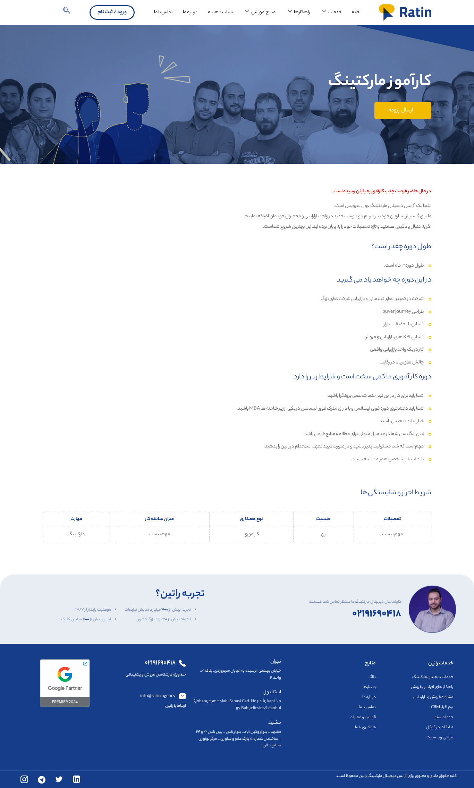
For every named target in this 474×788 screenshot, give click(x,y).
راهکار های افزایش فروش (432, 687)
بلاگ (372, 677)
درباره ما (190, 12)
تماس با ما (163, 12)
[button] (67, 12)
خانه (355, 12)
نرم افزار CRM (442, 707)
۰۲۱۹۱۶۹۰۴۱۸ (376, 609)
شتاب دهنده (220, 12)
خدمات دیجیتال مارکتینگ (432, 677)
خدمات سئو (443, 717)
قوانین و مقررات (363, 717)
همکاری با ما (365, 727)
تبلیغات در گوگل (439, 727)
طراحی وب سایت (439, 737)
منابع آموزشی (263, 12)
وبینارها (369, 687)
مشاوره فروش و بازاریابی (433, 697)
